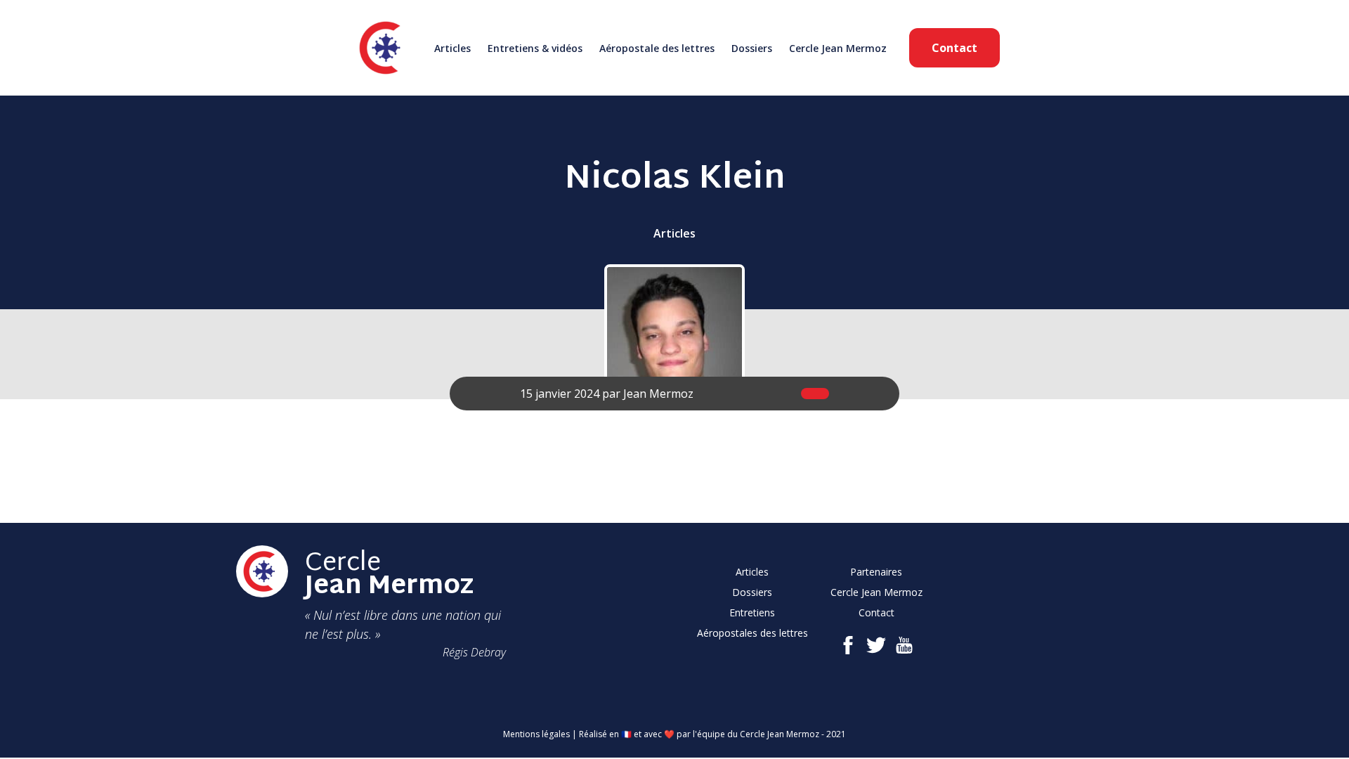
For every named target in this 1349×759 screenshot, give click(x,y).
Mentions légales (536, 734)
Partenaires (876, 571)
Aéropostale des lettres (657, 48)
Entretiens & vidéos (535, 48)
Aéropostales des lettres (752, 633)
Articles (452, 48)
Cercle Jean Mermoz (838, 48)
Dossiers (751, 48)
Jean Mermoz (658, 393)
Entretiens (752, 612)
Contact (954, 48)
